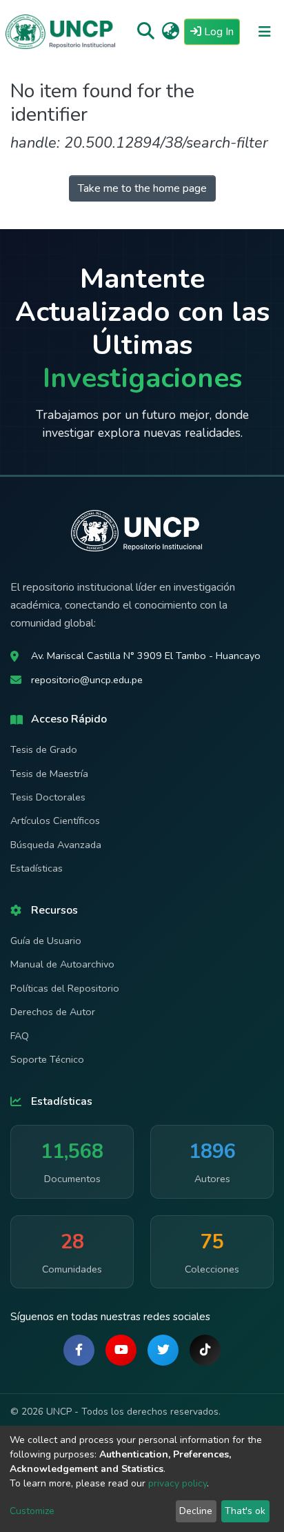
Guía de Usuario (45, 940)
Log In (220, 31)
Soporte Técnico (47, 1059)
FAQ (19, 1036)
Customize (32, 1511)
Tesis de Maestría (49, 773)
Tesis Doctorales (47, 797)
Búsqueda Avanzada (55, 845)
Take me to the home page (142, 188)
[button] (170, 31)
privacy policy (177, 1483)
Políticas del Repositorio (64, 988)
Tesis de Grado (43, 749)
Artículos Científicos (55, 820)
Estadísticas (36, 868)
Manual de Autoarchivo (62, 964)
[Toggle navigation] (264, 32)
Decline (195, 1511)
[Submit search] (145, 32)
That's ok (245, 1511)
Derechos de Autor (52, 1012)
